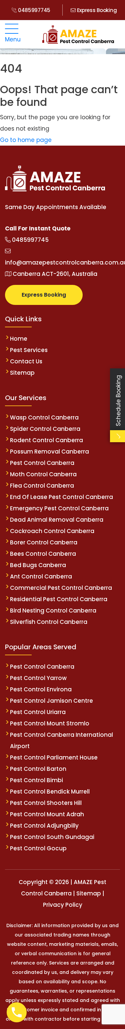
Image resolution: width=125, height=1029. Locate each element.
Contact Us (26, 361)
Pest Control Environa (41, 689)
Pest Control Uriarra (38, 712)
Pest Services (29, 350)
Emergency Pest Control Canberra (59, 508)
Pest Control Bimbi (36, 780)
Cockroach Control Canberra (52, 531)
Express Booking (96, 10)
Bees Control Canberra (43, 554)
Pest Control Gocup (38, 848)
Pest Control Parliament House (54, 757)
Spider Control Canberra (45, 429)
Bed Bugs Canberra (38, 565)
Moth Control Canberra (43, 474)
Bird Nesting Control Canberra (53, 611)
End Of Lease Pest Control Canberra (61, 497)
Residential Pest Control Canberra (58, 599)
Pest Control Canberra (42, 463)
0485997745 (33, 10)
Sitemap (22, 373)
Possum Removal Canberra (49, 452)
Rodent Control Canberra (46, 440)
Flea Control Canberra (42, 486)
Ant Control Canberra (41, 576)
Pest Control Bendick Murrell (50, 792)
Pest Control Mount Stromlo (49, 723)
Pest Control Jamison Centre (51, 701)
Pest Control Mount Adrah (47, 814)
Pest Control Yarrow (38, 678)
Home (18, 339)
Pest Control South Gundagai (52, 837)
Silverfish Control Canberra (49, 622)
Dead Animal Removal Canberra (56, 520)
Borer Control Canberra (43, 542)
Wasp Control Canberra (44, 417)
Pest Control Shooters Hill (46, 803)
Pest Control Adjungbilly (44, 826)
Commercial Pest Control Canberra (61, 588)
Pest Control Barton (38, 769)
